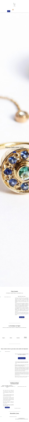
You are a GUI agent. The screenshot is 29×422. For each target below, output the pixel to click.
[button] (12, 9)
